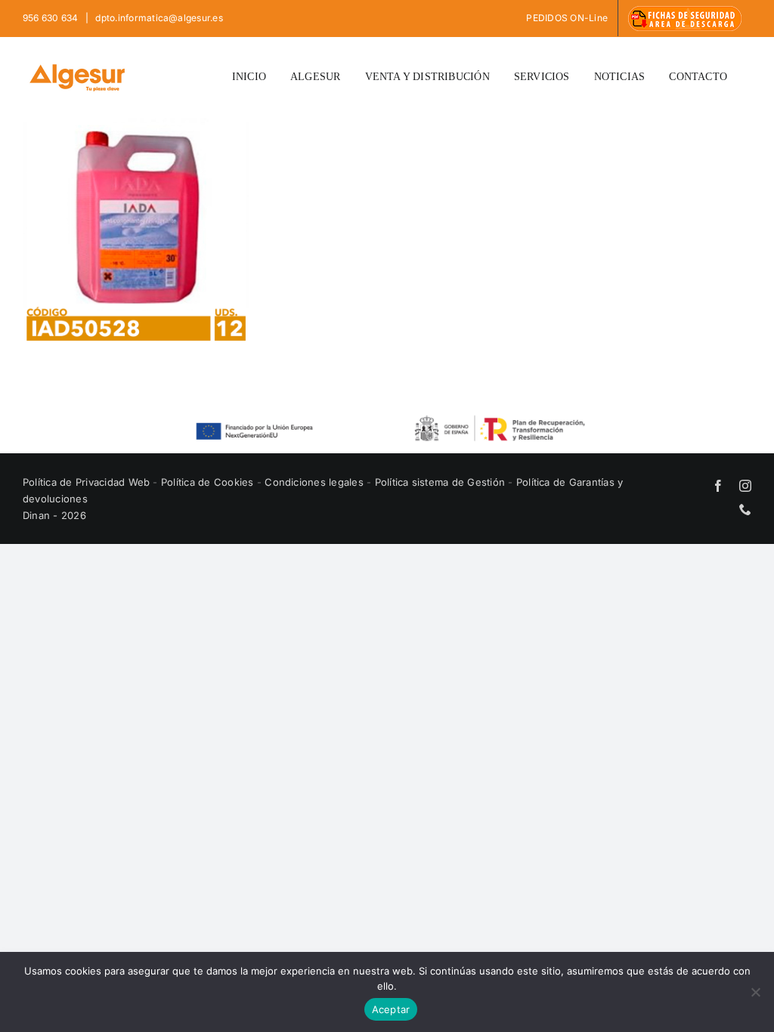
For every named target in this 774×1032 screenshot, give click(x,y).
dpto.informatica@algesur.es (158, 17)
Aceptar (391, 1009)
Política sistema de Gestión (440, 482)
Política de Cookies (209, 482)
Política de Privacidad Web (88, 482)
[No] (755, 992)
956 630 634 (52, 17)
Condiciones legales (316, 482)
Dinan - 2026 (54, 515)
